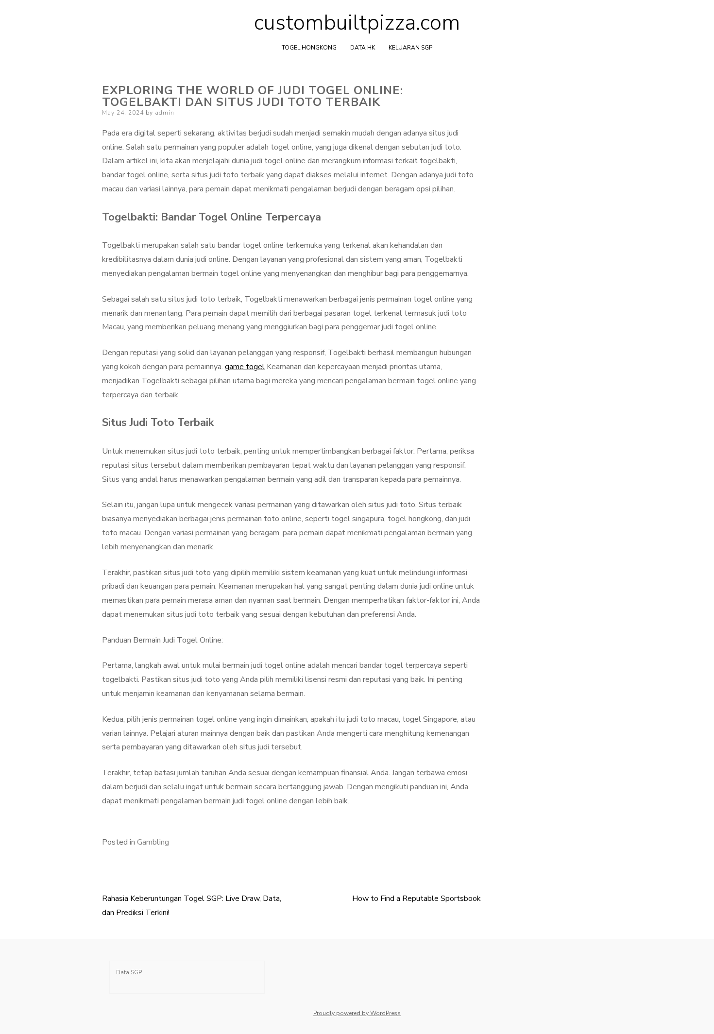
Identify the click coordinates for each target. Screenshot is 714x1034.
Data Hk (362, 47)
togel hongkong (309, 47)
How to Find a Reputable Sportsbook (416, 898)
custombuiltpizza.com (357, 22)
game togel (245, 366)
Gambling (153, 842)
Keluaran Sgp (410, 47)
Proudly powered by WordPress (357, 1013)
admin (164, 113)
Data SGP (129, 972)
